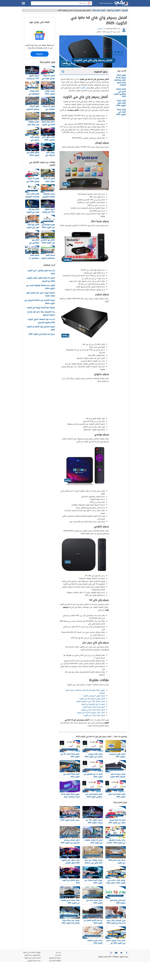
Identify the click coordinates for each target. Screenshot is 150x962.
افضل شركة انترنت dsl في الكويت (93, 709)
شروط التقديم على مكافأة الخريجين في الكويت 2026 (39, 302)
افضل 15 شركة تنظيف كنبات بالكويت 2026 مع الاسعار (41, 279)
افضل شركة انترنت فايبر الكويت (94, 706)
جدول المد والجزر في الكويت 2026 (42, 334)
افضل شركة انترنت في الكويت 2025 (121, 112)
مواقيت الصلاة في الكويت (31, 952)
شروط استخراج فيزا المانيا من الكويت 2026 (41, 328)
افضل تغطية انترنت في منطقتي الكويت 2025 (120, 92)
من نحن (58, 952)
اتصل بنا (58, 955)
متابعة (39, 54)
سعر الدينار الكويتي (33, 960)
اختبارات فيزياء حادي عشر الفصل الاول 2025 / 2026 (40, 294)
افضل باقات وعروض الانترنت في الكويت (91, 712)
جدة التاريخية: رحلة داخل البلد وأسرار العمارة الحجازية (41, 313)
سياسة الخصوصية (55, 958)
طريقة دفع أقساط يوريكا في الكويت (41, 307)
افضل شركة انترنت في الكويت (94, 715)
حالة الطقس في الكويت (32, 955)
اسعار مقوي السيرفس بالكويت (94, 695)
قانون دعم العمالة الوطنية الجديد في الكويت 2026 (40, 287)
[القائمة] (23, 3)
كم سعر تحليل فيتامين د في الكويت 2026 (41, 272)
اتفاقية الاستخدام (55, 960)
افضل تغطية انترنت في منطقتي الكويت (90, 701)
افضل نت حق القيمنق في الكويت (93, 704)
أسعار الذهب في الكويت (32, 958)
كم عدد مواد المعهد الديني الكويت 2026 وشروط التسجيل (41, 321)
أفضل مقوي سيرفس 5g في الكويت (92, 698)
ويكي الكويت (85, 87)
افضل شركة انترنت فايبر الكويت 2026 (121, 103)
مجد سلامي (102, 28)
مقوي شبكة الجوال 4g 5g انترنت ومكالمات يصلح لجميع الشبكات (120, 80)
